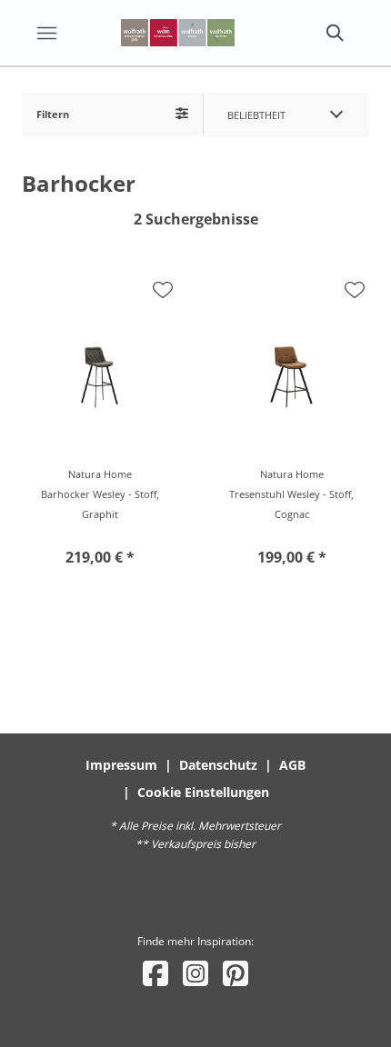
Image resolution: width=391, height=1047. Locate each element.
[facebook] (155, 972)
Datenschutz (218, 764)
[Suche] (334, 33)
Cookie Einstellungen (203, 792)
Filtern (52, 114)
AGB (292, 764)
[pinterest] (235, 972)
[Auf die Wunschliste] (162, 289)
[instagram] (195, 972)
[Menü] (46, 32)
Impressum (121, 764)
